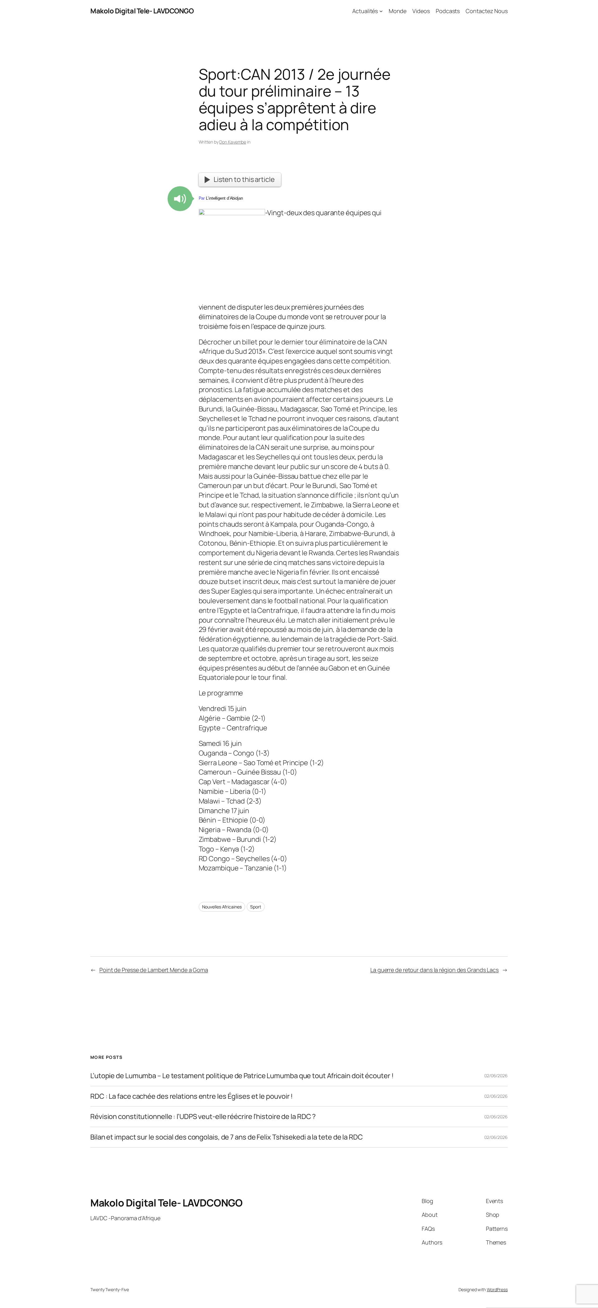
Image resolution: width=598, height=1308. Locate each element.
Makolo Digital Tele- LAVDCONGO (141, 11)
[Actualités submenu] (381, 11)
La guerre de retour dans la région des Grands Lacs (434, 970)
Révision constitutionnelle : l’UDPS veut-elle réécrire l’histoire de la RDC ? (203, 1117)
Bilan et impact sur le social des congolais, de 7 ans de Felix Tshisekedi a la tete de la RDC (226, 1137)
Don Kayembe (232, 142)
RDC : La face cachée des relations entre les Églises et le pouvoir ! (191, 1096)
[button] (180, 198)
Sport (255, 907)
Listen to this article (244, 179)
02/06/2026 (496, 1075)
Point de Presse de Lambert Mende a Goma (153, 970)
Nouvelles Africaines (222, 907)
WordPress (497, 1289)
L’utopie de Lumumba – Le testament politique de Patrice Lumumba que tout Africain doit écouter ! (241, 1076)
